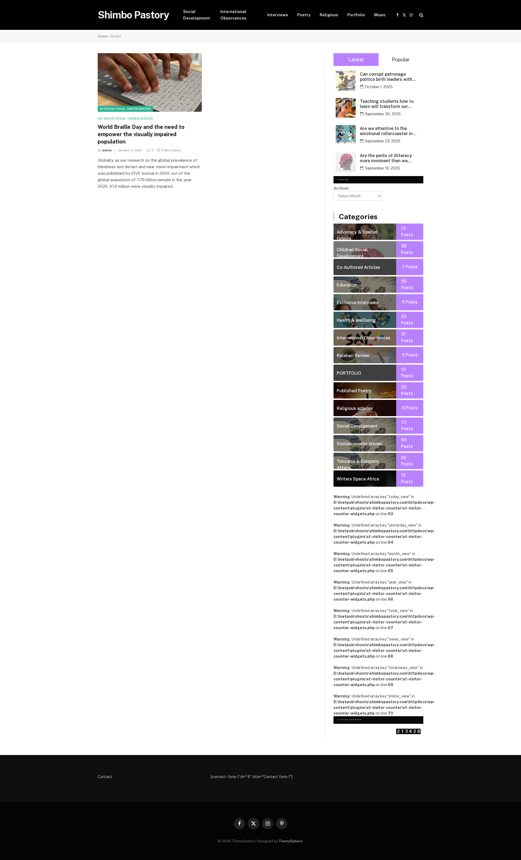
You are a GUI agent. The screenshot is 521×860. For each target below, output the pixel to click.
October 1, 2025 (379, 87)
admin (107, 150)
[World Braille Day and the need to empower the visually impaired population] (150, 82)
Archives (341, 188)
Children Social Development (352, 252)
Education (347, 285)
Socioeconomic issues (359, 443)
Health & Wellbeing (356, 320)
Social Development (196, 14)
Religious (329, 14)
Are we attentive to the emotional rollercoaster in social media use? (386, 131)
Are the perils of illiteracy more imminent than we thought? (386, 158)
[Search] (420, 15)
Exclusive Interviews (358, 302)
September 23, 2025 (383, 141)
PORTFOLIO (349, 373)
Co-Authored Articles (358, 267)
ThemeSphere (291, 841)
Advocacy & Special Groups (357, 235)
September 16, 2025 (382, 168)
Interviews (277, 14)
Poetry (303, 14)
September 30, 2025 (383, 114)
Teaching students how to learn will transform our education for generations (387, 104)
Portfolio (356, 14)
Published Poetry (354, 390)
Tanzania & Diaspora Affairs (358, 464)
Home (102, 36)
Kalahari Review (353, 355)
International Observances (233, 14)
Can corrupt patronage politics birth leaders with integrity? (386, 77)
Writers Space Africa (358, 479)
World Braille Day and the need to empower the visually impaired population (141, 134)
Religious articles (355, 408)
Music (380, 14)
